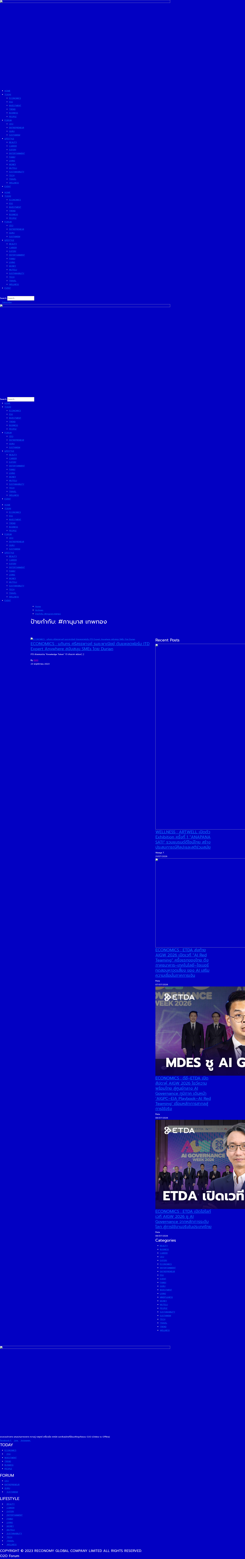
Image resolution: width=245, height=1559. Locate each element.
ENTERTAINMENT (17, 153)
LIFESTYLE (9, 138)
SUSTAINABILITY (16, 171)
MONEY (12, 164)
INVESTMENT (15, 105)
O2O (36, 660)
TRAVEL (12, 179)
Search (3, 298)
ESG (11, 101)
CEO (11, 124)
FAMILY (12, 157)
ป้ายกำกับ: (48, 613)
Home (38, 606)
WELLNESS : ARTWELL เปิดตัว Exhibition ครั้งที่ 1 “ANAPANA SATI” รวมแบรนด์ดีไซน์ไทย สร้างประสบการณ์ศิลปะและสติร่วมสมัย (183, 839)
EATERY (12, 149)
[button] (122, 294)
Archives (39, 610)
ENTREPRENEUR (16, 127)
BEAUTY (13, 142)
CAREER (13, 146)
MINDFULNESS (166, 1297)
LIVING (12, 160)
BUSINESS (13, 112)
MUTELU (13, 168)
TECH (11, 175)
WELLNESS (14, 182)
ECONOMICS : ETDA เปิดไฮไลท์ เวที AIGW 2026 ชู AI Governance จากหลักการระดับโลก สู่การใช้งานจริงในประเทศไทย (183, 1219)
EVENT (8, 186)
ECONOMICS (15, 98)
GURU (12, 131)
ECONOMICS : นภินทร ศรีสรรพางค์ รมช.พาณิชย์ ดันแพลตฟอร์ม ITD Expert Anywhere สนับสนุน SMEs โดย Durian (90, 646)
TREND (12, 109)
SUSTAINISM (14, 135)
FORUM (8, 120)
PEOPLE (13, 116)
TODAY (8, 94)
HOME (7, 90)
